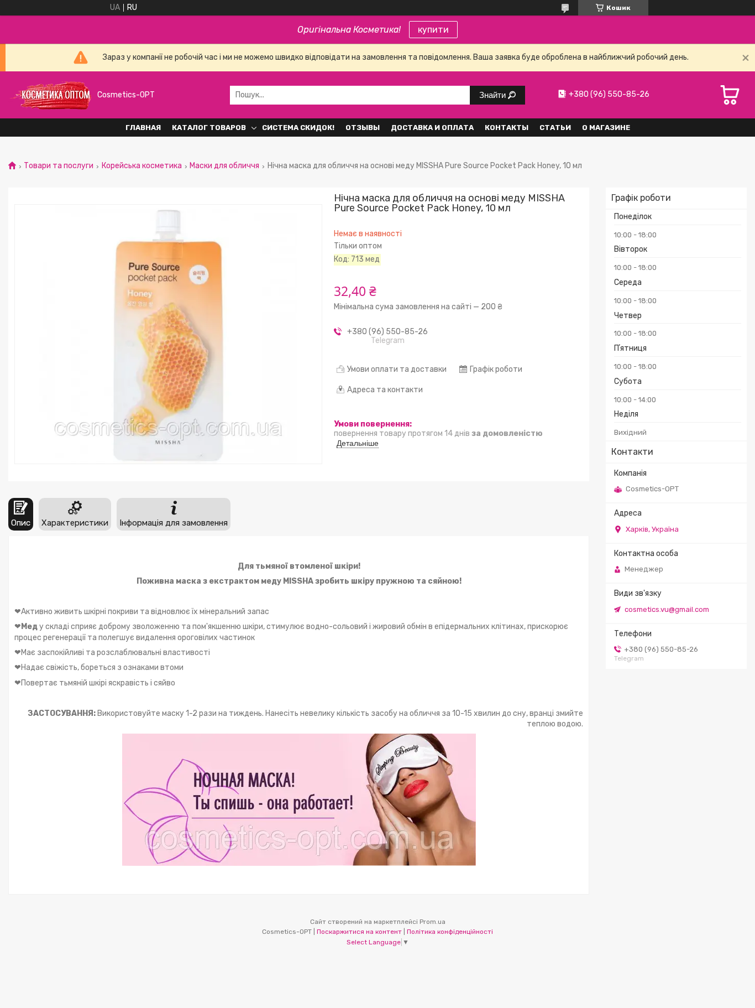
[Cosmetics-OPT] (49, 95)
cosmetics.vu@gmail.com (667, 609)
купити (433, 29)
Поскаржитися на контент (359, 932)
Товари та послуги (58, 166)
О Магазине (606, 127)
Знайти (493, 95)
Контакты (506, 127)
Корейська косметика (142, 166)
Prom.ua (432, 922)
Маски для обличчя (224, 166)
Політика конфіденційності (450, 932)
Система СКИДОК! (298, 127)
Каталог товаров (209, 127)
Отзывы (362, 127)
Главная (143, 127)
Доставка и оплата (432, 127)
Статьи (555, 127)
